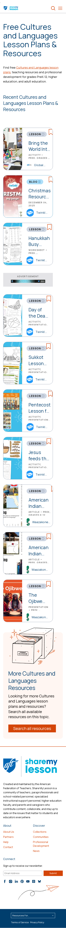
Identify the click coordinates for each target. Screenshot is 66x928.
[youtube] (27, 881)
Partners (8, 837)
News (36, 851)
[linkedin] (16, 881)
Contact (8, 847)
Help (5, 842)
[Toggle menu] (60, 8)
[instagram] (10, 881)
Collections (39, 832)
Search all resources (32, 728)
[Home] (11, 8)
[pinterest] (22, 881)
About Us (8, 832)
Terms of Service (20, 922)
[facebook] (4, 881)
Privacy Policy (37, 922)
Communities (41, 837)
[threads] (33, 881)
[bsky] (39, 881)
